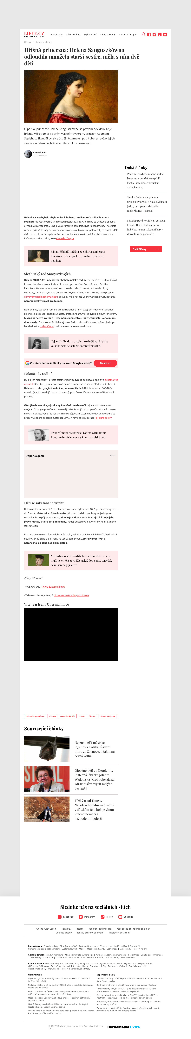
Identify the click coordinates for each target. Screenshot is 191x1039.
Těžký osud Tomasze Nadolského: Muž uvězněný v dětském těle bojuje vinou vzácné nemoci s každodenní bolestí (94, 809)
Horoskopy (57, 34)
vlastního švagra (65, 238)
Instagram (89, 916)
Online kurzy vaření (46, 928)
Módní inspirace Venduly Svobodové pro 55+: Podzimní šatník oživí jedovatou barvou (59, 999)
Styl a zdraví (90, 34)
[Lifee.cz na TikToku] (159, 36)
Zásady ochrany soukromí (90, 932)
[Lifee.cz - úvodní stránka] (34, 35)
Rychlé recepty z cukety (111, 963)
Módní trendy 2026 (96, 948)
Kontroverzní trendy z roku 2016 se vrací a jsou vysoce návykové (126, 985)
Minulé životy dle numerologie (79, 954)
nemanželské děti (67, 716)
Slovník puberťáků (68, 946)
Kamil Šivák (39, 152)
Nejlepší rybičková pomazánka (138, 963)
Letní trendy (125, 948)
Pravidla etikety (51, 946)
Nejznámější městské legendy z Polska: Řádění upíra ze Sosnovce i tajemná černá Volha (95, 749)
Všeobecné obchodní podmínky (133, 928)
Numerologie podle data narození (44, 948)
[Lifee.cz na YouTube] (165, 36)
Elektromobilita (128, 957)
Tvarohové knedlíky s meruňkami (43, 968)
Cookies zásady (64, 932)
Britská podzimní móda (152, 954)
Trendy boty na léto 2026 (41, 957)
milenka (52, 716)
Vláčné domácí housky (38, 966)
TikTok (109, 916)
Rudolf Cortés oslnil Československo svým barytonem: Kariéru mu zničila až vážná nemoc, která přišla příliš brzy (58, 992)
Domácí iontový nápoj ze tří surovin (81, 963)
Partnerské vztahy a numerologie (111, 954)
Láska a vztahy (107, 34)
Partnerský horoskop (88, 946)
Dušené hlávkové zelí (60, 966)
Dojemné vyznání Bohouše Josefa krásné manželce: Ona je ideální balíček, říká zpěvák (59, 979)
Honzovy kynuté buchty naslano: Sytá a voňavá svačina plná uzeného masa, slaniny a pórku (129, 1002)
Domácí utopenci (137, 966)
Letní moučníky (112, 957)
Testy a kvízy (106, 946)
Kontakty (66, 928)
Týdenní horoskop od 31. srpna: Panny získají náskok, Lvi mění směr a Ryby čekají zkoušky (129, 979)
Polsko (82, 716)
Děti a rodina (73, 34)
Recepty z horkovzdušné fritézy (75, 968)
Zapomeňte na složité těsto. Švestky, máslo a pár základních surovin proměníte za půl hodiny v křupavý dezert (128, 1009)
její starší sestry (103, 417)
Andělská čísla (120, 946)
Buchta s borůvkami (117, 966)
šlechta (92, 716)
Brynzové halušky (98, 966)
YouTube (128, 916)
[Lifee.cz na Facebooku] (149, 36)
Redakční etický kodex (100, 928)
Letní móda (112, 948)
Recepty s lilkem (80, 966)
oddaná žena (46, 326)
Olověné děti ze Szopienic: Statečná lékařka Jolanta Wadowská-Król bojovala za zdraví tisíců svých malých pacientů (94, 779)
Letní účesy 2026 (95, 957)
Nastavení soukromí (119, 932)
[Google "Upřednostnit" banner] (71, 367)
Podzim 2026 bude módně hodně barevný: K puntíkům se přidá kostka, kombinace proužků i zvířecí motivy (61, 1012)
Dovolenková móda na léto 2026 (70, 957)
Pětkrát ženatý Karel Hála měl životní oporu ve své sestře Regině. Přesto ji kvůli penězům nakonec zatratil (58, 1005)
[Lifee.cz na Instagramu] (154, 36)
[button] (144, 34)
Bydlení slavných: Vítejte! (73, 948)
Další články (139, 249)
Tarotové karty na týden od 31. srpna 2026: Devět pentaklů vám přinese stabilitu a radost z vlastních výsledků (126, 990)
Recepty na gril (140, 948)
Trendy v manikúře (54, 954)
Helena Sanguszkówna (52, 586)
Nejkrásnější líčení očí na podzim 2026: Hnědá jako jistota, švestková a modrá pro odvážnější (61, 986)
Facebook (68, 916)
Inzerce (79, 928)
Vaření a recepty (127, 34)
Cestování (134, 946)
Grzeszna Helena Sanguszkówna (71, 595)
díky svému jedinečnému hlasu (41, 296)
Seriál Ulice (133, 954)
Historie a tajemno (107, 716)
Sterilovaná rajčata (54, 963)
